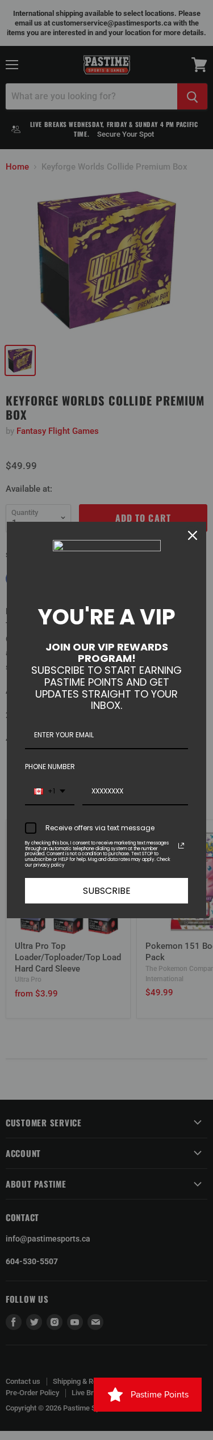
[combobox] (49, 791)
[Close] (192, 535)
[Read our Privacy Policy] (181, 845)
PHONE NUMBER (50, 766)
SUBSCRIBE (107, 890)
